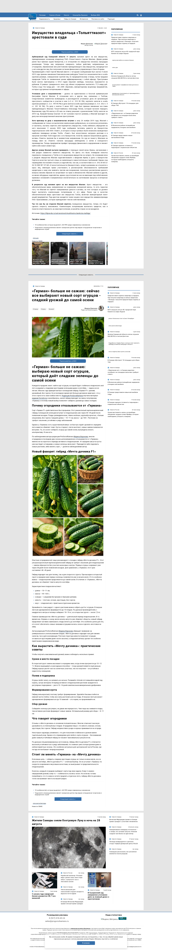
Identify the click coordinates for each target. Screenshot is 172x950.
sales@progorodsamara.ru (57, 921)
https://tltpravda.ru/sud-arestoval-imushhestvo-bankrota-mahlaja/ (65, 213)
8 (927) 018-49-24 (57, 918)
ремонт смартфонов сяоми (124, 84)
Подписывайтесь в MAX (69, 52)
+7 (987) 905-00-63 (66, 934)
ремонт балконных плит (116, 318)
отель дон (36, 238)
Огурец (43, 309)
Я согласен (86, 943)
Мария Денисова (87, 44)
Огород (35, 309)
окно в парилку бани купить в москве (119, 351)
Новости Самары (40, 28)
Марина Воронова (91, 308)
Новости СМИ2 (37, 241)
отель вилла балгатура (39, 803)
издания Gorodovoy (39, 398)
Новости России (118, 153)
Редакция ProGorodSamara (72, 396)
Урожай (51, 309)
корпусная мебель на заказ (120, 60)
